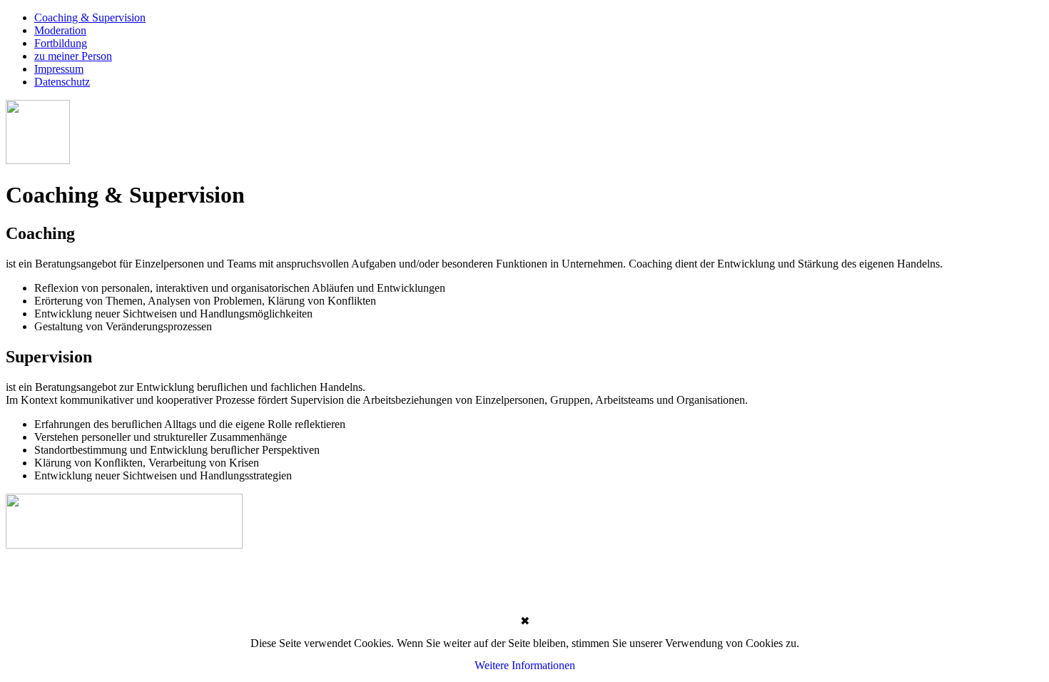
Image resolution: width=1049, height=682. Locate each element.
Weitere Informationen (525, 665)
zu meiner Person (73, 56)
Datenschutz (62, 82)
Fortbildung (60, 43)
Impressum (58, 69)
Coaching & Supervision (90, 17)
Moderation (60, 30)
